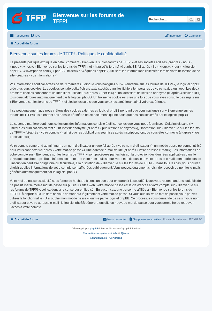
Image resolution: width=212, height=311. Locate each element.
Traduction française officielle (100, 233)
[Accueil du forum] (31, 17)
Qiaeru (125, 233)
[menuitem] (35, 36)
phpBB (94, 228)
